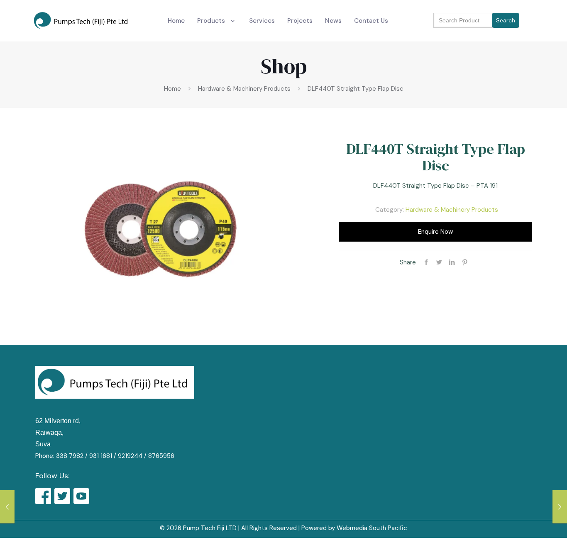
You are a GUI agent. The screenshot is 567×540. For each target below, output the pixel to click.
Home (172, 89)
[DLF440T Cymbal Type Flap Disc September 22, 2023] (7, 506)
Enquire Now (435, 232)
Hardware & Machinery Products (244, 89)
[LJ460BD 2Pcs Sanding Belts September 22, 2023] (559, 506)
